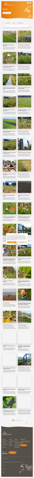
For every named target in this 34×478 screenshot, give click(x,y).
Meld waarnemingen (12, 452)
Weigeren (22, 242)
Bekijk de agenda (7, 12)
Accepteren (12, 242)
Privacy (3, 465)
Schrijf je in (24, 445)
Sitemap (3, 472)
